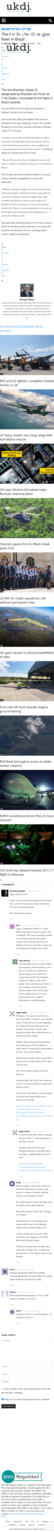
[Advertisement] (27, 1441)
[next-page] (1, 880)
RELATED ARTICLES (13, 326)
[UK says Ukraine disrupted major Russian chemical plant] (27, 464)
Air (2, 374)
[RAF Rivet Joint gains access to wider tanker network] (27, 736)
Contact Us (42, 1525)
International (17, 1521)
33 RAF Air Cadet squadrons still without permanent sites (23, 600)
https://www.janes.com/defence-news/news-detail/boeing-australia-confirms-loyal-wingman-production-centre (35, 1166)
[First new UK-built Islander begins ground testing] (27, 681)
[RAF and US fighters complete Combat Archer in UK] (27, 355)
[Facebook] (2, 1516)
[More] (27, 84)
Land (26, 1521)
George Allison (27, 299)
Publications (13, 1525)
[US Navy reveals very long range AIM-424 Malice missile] (27, 409)
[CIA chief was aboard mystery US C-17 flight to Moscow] (27, 844)
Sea (32, 1521)
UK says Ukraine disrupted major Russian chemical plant (23, 491)
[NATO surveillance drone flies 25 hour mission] (27, 790)
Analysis (45, 1521)
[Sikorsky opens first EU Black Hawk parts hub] (27, 518)
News (8, 1521)
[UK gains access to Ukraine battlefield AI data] (27, 627)
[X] (27, 318)
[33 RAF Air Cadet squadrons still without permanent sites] (27, 572)
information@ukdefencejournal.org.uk (28, 1513)
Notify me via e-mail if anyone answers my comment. (26, 1399)
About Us (32, 1525)
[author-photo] (27, 290)
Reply (12, 919)
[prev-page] (0, 880)
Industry (22, 1525)
